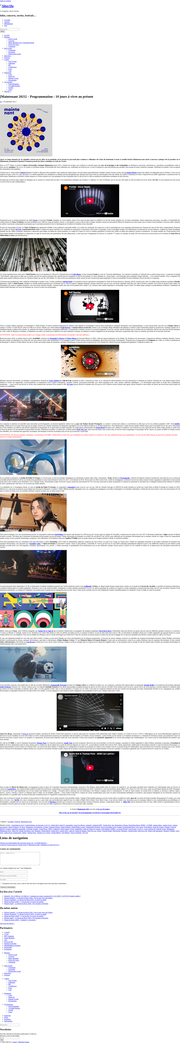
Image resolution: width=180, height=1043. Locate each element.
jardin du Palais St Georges (92, 829)
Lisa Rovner (132, 829)
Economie (11, 52)
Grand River (43, 829)
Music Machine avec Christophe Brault (21, 43)
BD (9, 65)
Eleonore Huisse (54, 827)
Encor (103, 827)
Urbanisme (12, 50)
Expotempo (8, 949)
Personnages (12, 80)
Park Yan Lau (91, 831)
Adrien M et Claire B (58, 825)
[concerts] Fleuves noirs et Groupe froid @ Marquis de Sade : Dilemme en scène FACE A (30, 845)
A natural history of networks (34, 825)
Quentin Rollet (107, 831)
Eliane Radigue (66, 827)
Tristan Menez (71, 338)
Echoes (45, 827)
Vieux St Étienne (76, 833)
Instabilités (78, 829)
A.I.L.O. (47, 825)
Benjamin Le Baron (57, 338)
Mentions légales (23, 1042)
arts (113, 825)
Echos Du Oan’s (13, 44)
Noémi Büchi (45, 831)
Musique (7, 37)
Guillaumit (56, 829)
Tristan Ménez (56, 833)
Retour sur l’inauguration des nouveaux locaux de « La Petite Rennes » (23, 843)
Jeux (5, 25)
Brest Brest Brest (134, 825)
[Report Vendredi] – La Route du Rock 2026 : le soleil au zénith (25, 900)
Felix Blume (148, 827)
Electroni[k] (8, 947)
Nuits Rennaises (13, 84)
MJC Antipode (9, 936)
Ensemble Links (111, 827)
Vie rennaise (8, 82)
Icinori (72, 829)
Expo (10, 69)
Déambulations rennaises (12, 945)
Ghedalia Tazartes (32, 829)
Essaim (119, 827)
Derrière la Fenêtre (10, 944)
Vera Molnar (65, 833)
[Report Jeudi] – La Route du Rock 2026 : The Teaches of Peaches (26, 903)
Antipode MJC (97, 825)
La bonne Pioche (122, 829)
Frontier (8, 829)
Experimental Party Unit (131, 827)
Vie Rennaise (8, 1004)
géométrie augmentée (19, 829)
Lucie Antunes (54, 380)
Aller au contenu (5, 1)
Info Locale (8, 48)
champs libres (157, 825)
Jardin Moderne (9, 938)
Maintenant (170, 829)
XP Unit (85, 833)
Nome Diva (55, 831)
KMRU (113, 829)
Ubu (5, 940)
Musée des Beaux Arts (26, 831)
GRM (50, 829)
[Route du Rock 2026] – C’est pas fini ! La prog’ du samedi (23, 902)
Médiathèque (8, 24)
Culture (6, 59)
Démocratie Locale (14, 54)
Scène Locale (12, 39)
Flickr (6, 1017)
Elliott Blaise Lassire (78, 827)
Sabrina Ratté (132, 831)
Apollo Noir (107, 825)
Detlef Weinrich (13, 827)
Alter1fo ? (7, 91)
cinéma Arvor (167, 825)
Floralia (167, 827)
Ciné (9, 71)
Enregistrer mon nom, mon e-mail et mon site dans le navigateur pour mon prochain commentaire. (34, 883)
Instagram (7, 1015)
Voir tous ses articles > (7, 923)
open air (71, 831)
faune (141, 827)
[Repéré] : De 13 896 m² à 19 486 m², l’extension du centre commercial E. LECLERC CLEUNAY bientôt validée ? (42, 896)
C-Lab (6, 934)
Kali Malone (105, 829)
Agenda (6, 22)
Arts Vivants (12, 61)
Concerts (11, 41)
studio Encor (8, 833)
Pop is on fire (8, 942)
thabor (24, 833)
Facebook (7, 1019)
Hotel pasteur (64, 829)
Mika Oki (15, 831)
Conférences (12, 67)
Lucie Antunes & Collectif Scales (155, 829)
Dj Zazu (22, 827)
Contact (14, 1042)
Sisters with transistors (155, 831)
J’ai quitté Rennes (14, 86)
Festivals (7, 58)
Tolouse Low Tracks (43, 833)
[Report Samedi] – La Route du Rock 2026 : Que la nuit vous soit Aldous (28, 898)
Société (10, 88)
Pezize (99, 831)
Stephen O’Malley (169, 831)
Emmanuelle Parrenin (93, 827)
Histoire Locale (13, 78)
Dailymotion (8, 1021)
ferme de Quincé (158, 827)
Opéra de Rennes (80, 831)
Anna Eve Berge (79, 825)
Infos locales (8, 966)
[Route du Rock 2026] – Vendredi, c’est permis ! (20, 920)
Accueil (6, 35)
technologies (17, 833)
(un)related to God (18, 825)
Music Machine (13, 958)
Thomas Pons (31, 833)
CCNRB (149, 825)
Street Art (11, 76)
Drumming (29, 827)
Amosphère (69, 825)
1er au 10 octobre (103, 809)
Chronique (11, 46)
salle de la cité (142, 831)
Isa (1, 102)
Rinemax (124, 831)
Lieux (10, 74)
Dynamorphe (38, 827)
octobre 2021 (64, 831)
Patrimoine (7, 73)
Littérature (11, 63)
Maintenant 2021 (83, 809)
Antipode (89, 825)
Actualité (7, 20)
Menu (2, 31)
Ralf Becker (117, 831)
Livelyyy (140, 829)
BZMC (143, 825)
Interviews (7, 56)
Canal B (7, 932)
